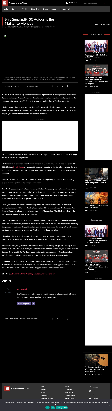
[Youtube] (90, 398)
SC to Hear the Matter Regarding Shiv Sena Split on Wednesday (32, 274)
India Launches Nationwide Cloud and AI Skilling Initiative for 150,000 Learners (96, 55)
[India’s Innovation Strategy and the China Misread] (96, 198)
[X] (57, 86)
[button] (105, 3)
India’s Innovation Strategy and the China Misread (96, 206)
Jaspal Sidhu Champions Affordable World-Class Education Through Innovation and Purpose (96, 80)
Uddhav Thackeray (32, 318)
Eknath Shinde (18, 167)
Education (89, 374)
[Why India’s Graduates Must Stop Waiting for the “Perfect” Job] (96, 174)
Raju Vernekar (23, 289)
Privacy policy (62, 408)
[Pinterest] (62, 86)
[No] (109, 405)
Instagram (96, 391)
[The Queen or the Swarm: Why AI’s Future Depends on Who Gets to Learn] (96, 360)
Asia (96, 24)
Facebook (96, 387)
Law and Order (105, 24)
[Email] (33, 303)
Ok (47, 408)
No (53, 408)
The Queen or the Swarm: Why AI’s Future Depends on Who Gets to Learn (96, 369)
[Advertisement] (40, 136)
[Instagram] (90, 391)
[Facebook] (52, 86)
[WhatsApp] (67, 86)
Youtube (95, 398)
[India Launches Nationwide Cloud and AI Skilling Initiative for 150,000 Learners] (96, 46)
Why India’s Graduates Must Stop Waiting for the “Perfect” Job (96, 183)
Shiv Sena (22, 318)
